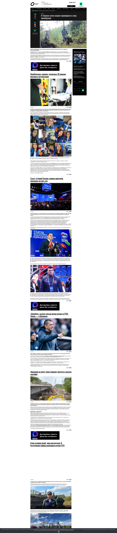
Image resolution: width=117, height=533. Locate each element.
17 (74, 90)
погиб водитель (33, 482)
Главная (33, 10)
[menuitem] (32, 8)
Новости (36, 10)
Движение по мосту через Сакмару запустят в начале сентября (51, 373)
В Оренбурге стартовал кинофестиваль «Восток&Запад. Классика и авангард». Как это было (79, 77)
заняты (62, 167)
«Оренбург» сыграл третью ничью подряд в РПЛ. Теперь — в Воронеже (49, 315)
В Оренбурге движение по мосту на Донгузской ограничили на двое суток (79, 69)
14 (81, 88)
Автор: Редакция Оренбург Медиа (35, 33)
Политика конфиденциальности (78, 530)
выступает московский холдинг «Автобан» (43, 425)
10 (74, 88)
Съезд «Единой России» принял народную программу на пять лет (46, 179)
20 (79, 90)
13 (79, 88)
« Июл (74, 81)
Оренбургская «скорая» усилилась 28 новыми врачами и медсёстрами (48, 75)
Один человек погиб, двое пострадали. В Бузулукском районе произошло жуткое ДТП (47, 444)
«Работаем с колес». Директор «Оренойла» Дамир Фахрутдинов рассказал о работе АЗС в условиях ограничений (79, 72)
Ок (58, 531)
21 (81, 90)
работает (53, 163)
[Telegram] (35, 26)
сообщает (68, 404)
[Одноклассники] (35, 24)
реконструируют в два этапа (58, 425)
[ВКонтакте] (35, 22)
